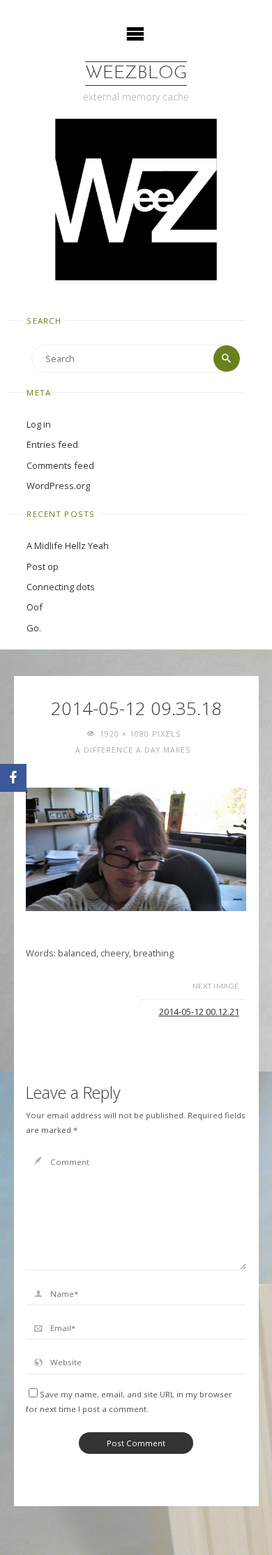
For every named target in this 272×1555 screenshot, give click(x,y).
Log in (39, 424)
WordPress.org (58, 485)
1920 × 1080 (126, 734)
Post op (43, 566)
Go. (34, 628)
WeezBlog (136, 73)
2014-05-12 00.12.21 (199, 1011)
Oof (35, 607)
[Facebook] (13, 778)
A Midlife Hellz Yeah (68, 545)
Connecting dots (61, 586)
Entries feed (52, 444)
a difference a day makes (132, 750)
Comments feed (60, 465)
